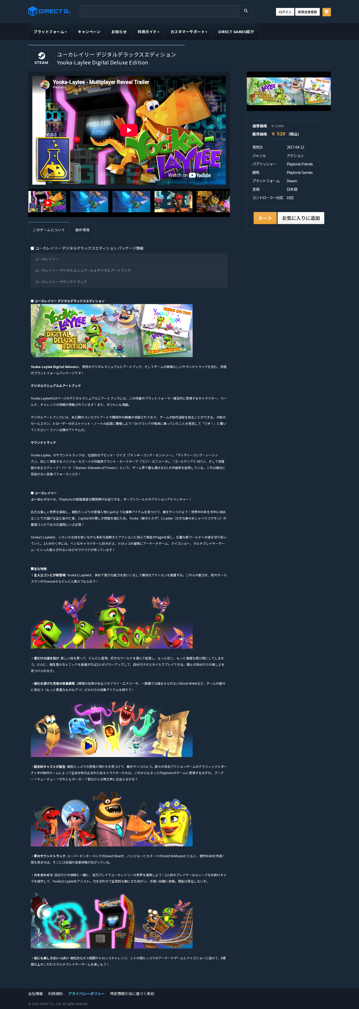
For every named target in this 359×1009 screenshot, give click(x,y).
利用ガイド (147, 31)
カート (265, 217)
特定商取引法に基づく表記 (132, 993)
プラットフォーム (49, 31)
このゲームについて (49, 229)
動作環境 (82, 229)
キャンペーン (89, 31)
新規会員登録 (307, 11)
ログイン (285, 11)
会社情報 (35, 993)
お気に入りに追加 (301, 217)
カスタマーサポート (188, 31)
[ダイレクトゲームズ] (49, 11)
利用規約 (55, 993)
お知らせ (119, 31)
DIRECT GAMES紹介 (236, 31)
